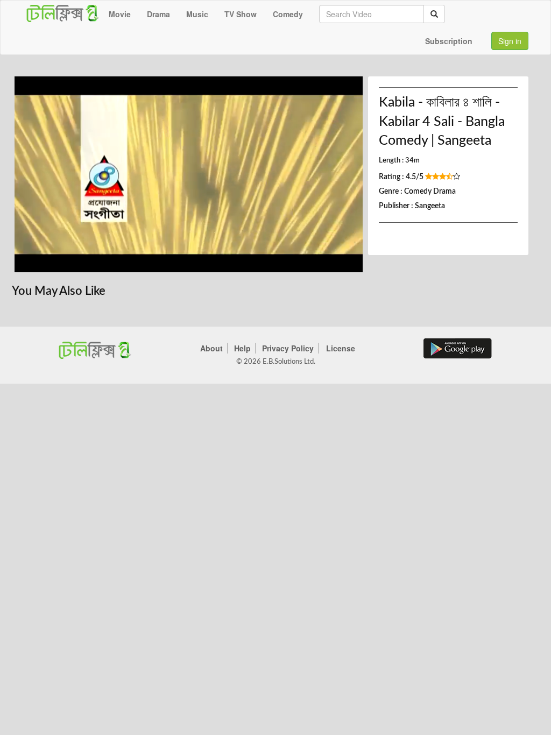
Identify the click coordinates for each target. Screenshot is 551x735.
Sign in (509, 41)
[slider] (180, 261)
